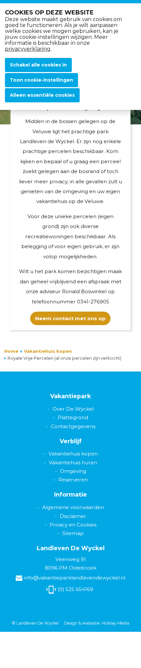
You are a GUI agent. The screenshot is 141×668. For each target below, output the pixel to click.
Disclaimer (73, 516)
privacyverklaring (27, 49)
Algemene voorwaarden (73, 507)
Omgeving (73, 471)
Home (11, 351)
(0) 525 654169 (75, 589)
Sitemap (73, 533)
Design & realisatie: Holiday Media (96, 623)
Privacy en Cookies (73, 525)
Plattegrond (73, 417)
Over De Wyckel (73, 409)
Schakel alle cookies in (38, 65)
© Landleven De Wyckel (35, 623)
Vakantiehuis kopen (48, 351)
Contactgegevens (73, 426)
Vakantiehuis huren (73, 462)
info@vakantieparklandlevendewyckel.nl (74, 578)
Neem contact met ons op (70, 318)
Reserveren (73, 479)
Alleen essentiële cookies (42, 95)
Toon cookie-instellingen (41, 80)
